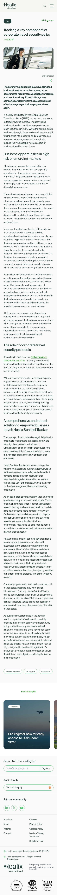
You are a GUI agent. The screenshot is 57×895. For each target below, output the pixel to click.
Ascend (15, 859)
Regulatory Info (36, 841)
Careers (33, 819)
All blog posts (47, 20)
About (6, 824)
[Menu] (51, 6)
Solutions (8, 819)
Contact (7, 833)
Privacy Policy (35, 824)
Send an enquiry (14, 787)
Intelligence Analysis (13, 671)
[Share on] (50, 80)
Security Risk (30, 671)
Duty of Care (45, 671)
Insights (7, 828)
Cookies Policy (36, 828)
